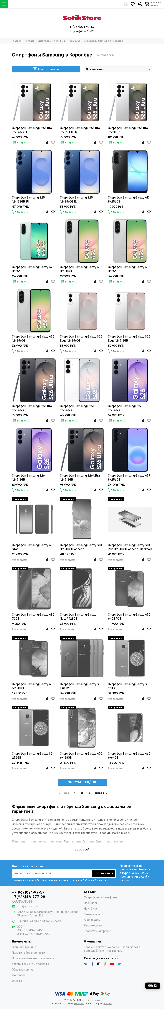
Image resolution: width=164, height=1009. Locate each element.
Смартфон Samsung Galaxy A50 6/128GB (33, 686)
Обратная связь (22, 969)
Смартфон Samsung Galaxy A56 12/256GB (33, 338)
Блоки (100, 951)
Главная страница (24, 947)
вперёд (99, 792)
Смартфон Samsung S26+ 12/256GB (77, 408)
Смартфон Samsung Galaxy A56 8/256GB (129, 269)
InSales (108, 1003)
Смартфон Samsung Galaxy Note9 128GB (78, 616)
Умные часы (92, 914)
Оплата (17, 981)
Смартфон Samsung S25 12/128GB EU (28, 199)
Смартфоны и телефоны (100, 897)
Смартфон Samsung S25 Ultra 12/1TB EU (128, 130)
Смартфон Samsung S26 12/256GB (124, 408)
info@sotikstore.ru (29, 906)
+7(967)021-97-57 (82, 27)
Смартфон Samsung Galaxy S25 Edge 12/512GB (129, 338)
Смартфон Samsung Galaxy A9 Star (32, 547)
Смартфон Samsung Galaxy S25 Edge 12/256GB (81, 338)
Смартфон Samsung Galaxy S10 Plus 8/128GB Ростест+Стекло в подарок (130, 547)
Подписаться (103, 873)
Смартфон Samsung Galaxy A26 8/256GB (33, 269)
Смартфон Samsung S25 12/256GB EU (76, 199)
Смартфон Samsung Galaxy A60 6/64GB (129, 755)
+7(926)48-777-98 (82, 31)
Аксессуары (92, 920)
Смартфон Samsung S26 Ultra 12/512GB (80, 477)
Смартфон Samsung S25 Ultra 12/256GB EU (32, 130)
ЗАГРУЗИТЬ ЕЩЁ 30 (82, 782)
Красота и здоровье (97, 931)
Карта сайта (93, 1000)
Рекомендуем (93, 925)
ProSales (79, 1003)
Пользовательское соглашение (33, 958)
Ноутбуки (90, 908)
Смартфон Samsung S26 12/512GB (28, 477)
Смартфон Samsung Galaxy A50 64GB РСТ (129, 616)
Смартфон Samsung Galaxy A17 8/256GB (128, 199)
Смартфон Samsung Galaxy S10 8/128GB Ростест (81, 547)
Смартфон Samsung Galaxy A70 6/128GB (81, 755)
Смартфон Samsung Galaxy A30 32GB (33, 616)
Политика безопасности (28, 953)
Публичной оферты (94, 880)
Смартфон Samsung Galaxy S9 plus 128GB (80, 686)
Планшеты (91, 903)
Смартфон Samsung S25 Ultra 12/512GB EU (80, 130)
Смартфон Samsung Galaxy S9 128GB (128, 686)
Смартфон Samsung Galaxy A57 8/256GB (129, 477)
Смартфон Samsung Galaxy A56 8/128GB (81, 269)
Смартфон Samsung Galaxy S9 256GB (32, 755)
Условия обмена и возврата (30, 964)
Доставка (18, 975)
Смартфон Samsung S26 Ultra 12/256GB (32, 408)
